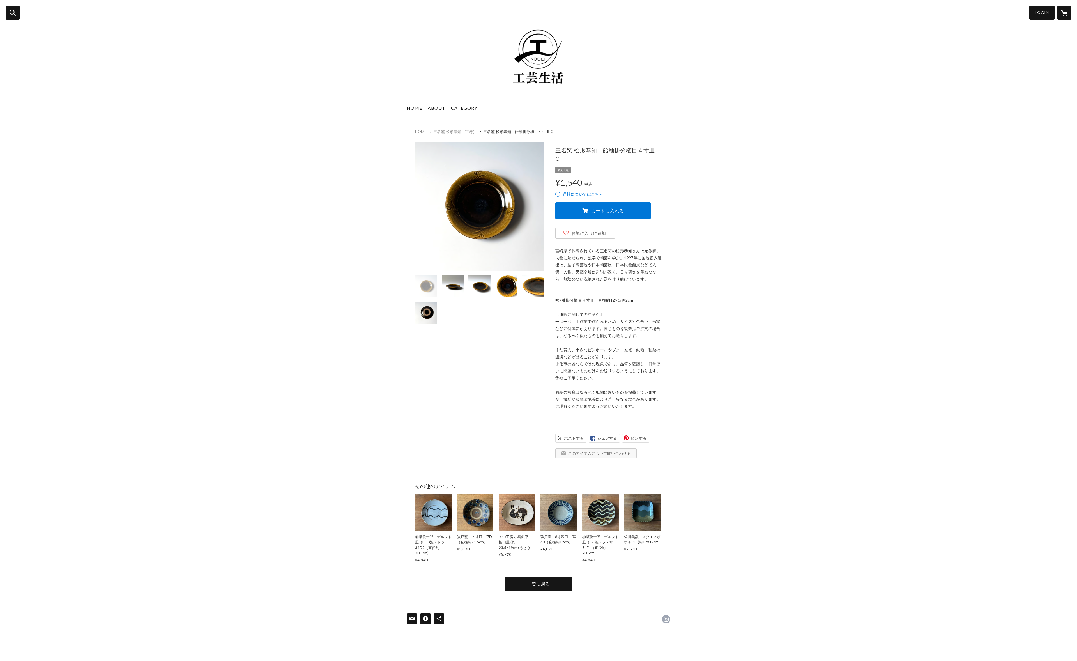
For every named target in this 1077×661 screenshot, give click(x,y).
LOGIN (1042, 12)
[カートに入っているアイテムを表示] (1064, 13)
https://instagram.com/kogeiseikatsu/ (666, 619)
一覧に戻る (538, 583)
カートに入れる (607, 210)
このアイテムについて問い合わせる (599, 453)
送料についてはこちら (583, 194)
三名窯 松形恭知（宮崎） (455, 131)
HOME (414, 108)
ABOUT (436, 108)
